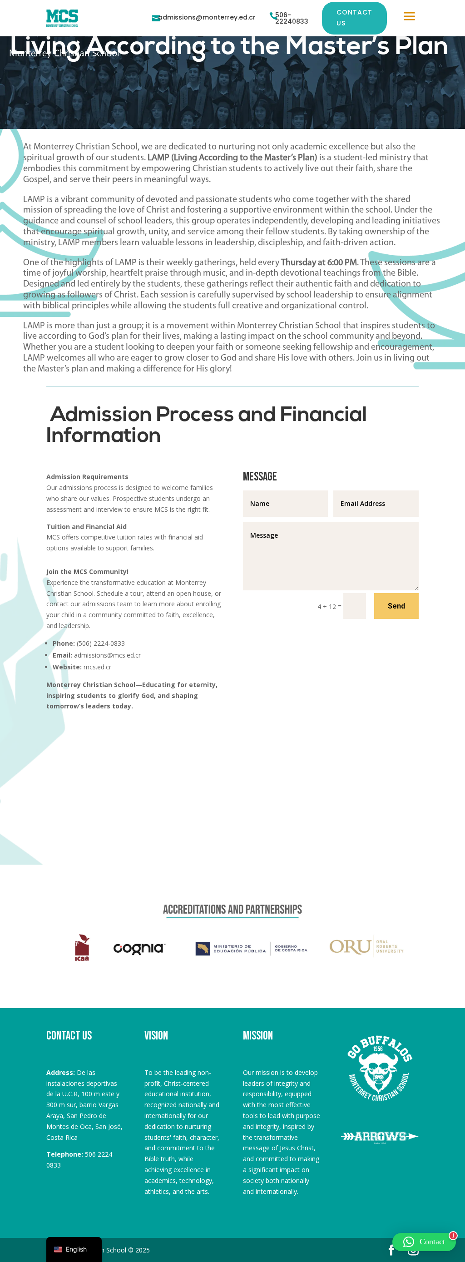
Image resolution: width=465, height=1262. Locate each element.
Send (396, 606)
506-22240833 (291, 18)
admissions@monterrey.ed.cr (207, 17)
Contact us (354, 18)
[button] (424, 1242)
